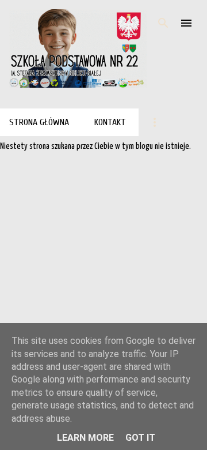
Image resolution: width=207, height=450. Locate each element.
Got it (140, 437)
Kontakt (110, 122)
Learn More (85, 437)
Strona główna (39, 122)
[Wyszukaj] (163, 23)
